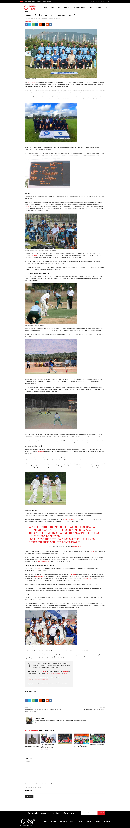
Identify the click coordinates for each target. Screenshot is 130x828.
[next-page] (28, 752)
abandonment (87, 578)
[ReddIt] (40, 24)
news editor (34, 255)
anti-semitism (41, 568)
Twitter (48, 673)
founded (27, 206)
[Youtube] (109, 2)
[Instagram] (94, 2)
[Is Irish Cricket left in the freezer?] (97, 738)
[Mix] (47, 24)
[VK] (50, 24)
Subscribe (101, 812)
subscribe (65, 671)
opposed (73, 574)
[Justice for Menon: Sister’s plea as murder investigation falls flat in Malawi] (32, 739)
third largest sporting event (70, 519)
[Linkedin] (96, 2)
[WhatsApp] (33, 24)
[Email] (43, 24)
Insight (26, 11)
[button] (106, 8)
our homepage (43, 671)
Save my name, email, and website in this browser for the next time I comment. (45, 784)
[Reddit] (99, 2)
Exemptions (41, 451)
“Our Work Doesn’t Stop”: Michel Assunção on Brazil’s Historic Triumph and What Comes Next (43, 1)
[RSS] (101, 2)
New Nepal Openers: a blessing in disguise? (94, 709)
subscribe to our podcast (41, 679)
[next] (78, 2)
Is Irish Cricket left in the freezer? (97, 744)
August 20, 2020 (76, 546)
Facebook (52, 673)
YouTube (65, 673)
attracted (92, 551)
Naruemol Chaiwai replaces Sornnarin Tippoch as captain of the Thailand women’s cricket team (43, 710)
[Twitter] (106, 2)
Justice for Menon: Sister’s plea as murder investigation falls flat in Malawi (32, 746)
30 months (58, 457)
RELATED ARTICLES (31, 730)
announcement (32, 82)
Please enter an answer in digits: (33, 787)
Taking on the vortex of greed (64, 745)
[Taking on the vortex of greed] (65, 739)
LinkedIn (58, 673)
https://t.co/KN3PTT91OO (44, 536)
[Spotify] (104, 2)
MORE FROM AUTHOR (46, 730)
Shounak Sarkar (29, 21)
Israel (35, 691)
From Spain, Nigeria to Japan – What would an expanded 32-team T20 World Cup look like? (80, 746)
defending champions (43, 561)
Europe (30, 691)
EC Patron (31, 685)
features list (53, 677)
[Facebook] (91, 2)
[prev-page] (26, 752)
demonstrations (39, 576)
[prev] (75, 2)
